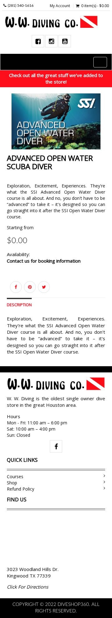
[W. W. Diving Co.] (54, 22)
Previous (11, 124)
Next (100, 124)
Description (19, 304)
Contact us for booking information (44, 261)
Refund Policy (20, 489)
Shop (12, 483)
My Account (60, 6)
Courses (15, 476)
